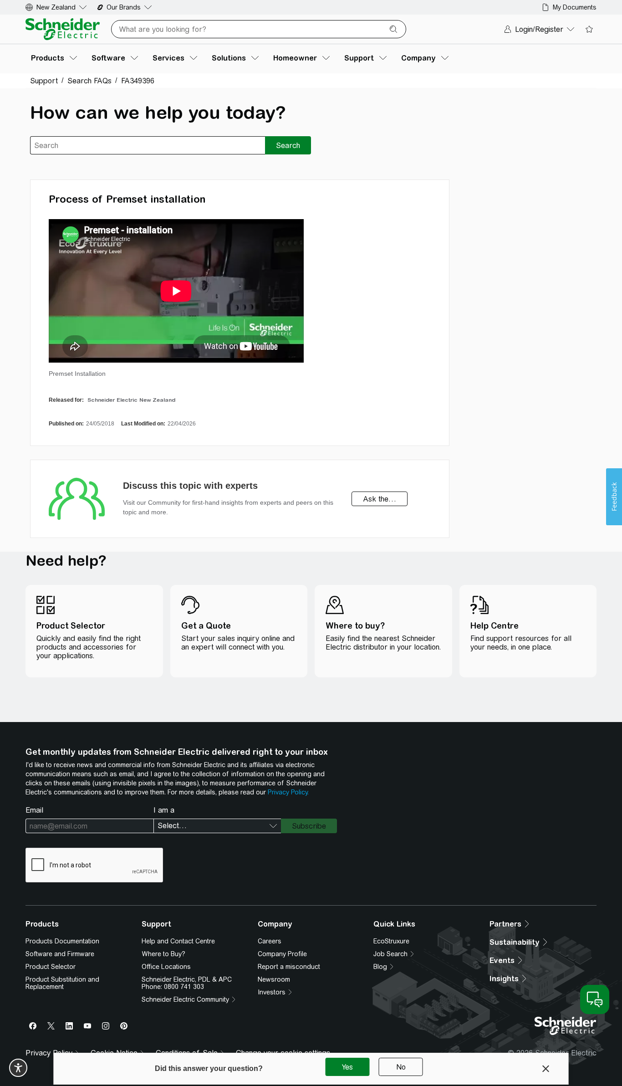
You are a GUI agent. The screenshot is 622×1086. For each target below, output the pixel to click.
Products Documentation (62, 941)
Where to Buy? (163, 954)
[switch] (18, 1067)
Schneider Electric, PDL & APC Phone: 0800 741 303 (187, 983)
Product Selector (50, 966)
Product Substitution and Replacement (62, 983)
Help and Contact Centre (178, 941)
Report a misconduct (289, 966)
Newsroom (274, 979)
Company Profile (282, 954)
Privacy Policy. (288, 792)
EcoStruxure (391, 941)
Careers (269, 941)
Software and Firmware (59, 954)
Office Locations (166, 966)
